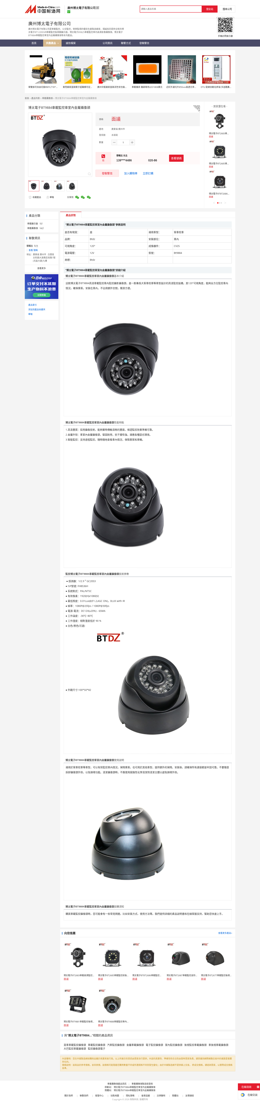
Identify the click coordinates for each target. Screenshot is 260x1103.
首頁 (27, 98)
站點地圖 (115, 1095)
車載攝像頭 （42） (36, 228)
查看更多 (41, 268)
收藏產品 (36, 197)
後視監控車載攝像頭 (195, 1044)
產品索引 (32, 304)
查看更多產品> (225, 933)
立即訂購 (148, 173)
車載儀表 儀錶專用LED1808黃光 (147, 87)
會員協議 (145, 1095)
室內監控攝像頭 (173, 1044)
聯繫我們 (84, 1095)
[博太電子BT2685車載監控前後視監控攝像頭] (219, 150)
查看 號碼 (33, 250)
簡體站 (175, 1095)
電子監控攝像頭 (154, 1044)
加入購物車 (130, 173)
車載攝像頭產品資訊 (116, 1083)
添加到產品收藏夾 (36, 309)
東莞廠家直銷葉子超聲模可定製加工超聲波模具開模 (87, 87)
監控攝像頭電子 (96, 1048)
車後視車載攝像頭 (218, 1044)
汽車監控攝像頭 (116, 1044)
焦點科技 (134, 1099)
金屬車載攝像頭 (135, 1044)
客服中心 (99, 1095)
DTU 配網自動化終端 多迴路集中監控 (218, 87)
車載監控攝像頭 (96, 1044)
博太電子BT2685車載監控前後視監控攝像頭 (229, 163)
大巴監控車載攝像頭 (75, 1048)
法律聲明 (161, 1095)
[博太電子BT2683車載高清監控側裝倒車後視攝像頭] (219, 120)
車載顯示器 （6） (35, 223)
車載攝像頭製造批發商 (142, 1083)
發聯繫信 (107, 173)
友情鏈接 (189, 1095)
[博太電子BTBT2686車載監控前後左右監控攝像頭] (219, 180)
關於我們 (68, 1095)
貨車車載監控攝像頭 (75, 1044)
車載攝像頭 (47, 98)
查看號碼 (176, 158)
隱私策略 (130, 1095)
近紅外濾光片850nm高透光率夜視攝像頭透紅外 (188, 87)
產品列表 (35, 98)
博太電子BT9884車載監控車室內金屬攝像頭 (134, 1087)
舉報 (52, 197)
